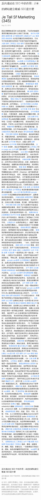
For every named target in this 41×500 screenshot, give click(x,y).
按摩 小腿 (33, 283)
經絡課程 (8, 38)
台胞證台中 (27, 36)
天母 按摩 (26, 187)
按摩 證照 (10, 424)
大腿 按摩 (5, 43)
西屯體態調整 (28, 273)
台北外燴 (26, 381)
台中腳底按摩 (18, 36)
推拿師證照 (13, 346)
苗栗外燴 (20, 341)
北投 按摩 (31, 116)
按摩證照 (8, 86)
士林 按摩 (32, 358)
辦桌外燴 (12, 303)
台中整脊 (30, 66)
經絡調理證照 (10, 411)
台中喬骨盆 (17, 190)
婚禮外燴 (8, 36)
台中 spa (26, 353)
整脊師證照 (35, 248)
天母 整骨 (9, 134)
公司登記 (33, 147)
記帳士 (19, 250)
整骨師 (15, 134)
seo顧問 (24, 66)
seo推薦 (20, 61)
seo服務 (7, 391)
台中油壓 (15, 149)
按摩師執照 (18, 406)
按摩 (33, 142)
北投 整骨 (20, 43)
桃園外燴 (32, 212)
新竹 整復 (12, 250)
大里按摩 (11, 253)
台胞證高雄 (6, 132)
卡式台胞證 (8, 190)
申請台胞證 (9, 444)
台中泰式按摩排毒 (24, 192)
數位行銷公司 (23, 346)
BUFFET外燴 (15, 215)
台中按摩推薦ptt (30, 61)
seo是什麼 (11, 353)
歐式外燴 (32, 429)
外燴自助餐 (26, 159)
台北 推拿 (24, 152)
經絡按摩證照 (26, 227)
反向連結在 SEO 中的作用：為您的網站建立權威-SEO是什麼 (20, 6)
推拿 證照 (16, 205)
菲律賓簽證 (11, 431)
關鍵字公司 (9, 381)
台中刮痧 (26, 245)
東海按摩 (27, 394)
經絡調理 (16, 295)
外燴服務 (25, 429)
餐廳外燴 (10, 127)
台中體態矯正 (25, 260)
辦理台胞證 (14, 69)
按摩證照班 (28, 197)
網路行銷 (19, 386)
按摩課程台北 (10, 442)
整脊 (37, 230)
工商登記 (12, 43)
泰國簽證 (27, 275)
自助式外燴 (29, 406)
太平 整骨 (29, 268)
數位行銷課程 (21, 303)
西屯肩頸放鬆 (29, 132)
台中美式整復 (26, 104)
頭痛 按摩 (9, 295)
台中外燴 (24, 109)
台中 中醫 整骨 (28, 442)
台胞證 (18, 74)
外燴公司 (17, 99)
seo (33, 36)
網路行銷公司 (32, 303)
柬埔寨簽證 (30, 84)
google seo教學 (13, 260)
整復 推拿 (22, 167)
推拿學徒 (21, 391)
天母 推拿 (31, 109)
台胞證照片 (26, 250)
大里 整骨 (19, 353)
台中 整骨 (26, 283)
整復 (12, 99)
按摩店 (13, 404)
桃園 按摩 (19, 245)
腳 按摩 (30, 91)
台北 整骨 (9, 300)
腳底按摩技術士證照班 (27, 363)
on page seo (6, 149)
